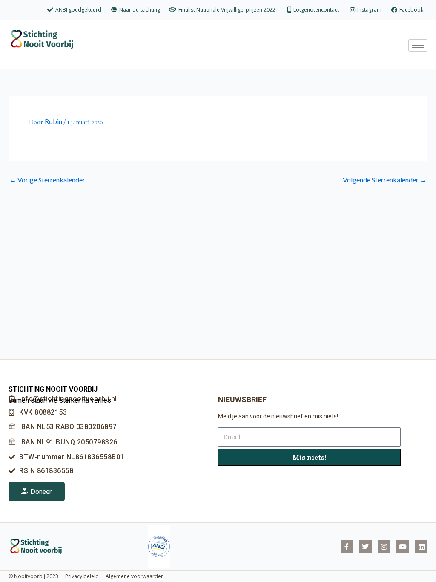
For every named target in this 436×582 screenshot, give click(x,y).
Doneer (41, 491)
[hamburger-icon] (417, 45)
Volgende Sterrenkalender (385, 179)
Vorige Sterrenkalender (47, 179)
